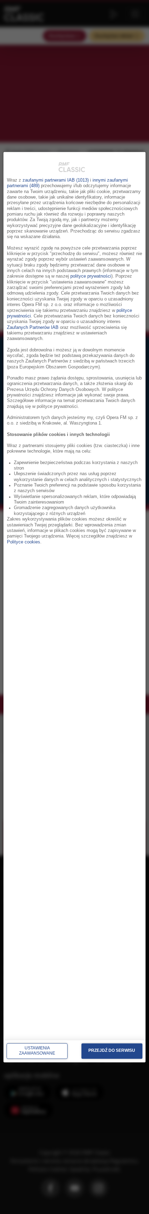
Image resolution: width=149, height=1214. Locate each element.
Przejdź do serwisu (111, 1050)
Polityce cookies (23, 542)
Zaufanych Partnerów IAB (33, 327)
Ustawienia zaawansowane (37, 1051)
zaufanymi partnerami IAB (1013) (56, 180)
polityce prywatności (90, 276)
